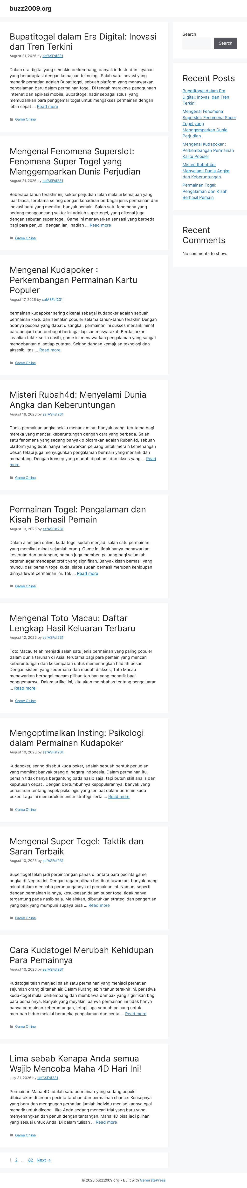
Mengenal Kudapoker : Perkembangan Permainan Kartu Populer (73, 280)
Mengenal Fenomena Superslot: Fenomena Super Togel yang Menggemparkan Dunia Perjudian (75, 161)
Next (44, 1160)
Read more (47, 106)
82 (31, 1160)
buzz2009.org (30, 8)
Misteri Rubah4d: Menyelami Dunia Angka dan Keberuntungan (78, 399)
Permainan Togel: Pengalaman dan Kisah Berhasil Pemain (78, 514)
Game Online (25, 119)
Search (189, 34)
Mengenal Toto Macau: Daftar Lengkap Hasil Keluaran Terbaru (72, 623)
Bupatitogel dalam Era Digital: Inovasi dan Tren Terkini (206, 97)
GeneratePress (153, 1180)
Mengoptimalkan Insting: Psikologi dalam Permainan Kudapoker (77, 738)
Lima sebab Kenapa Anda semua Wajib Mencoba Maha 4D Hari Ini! (75, 1063)
